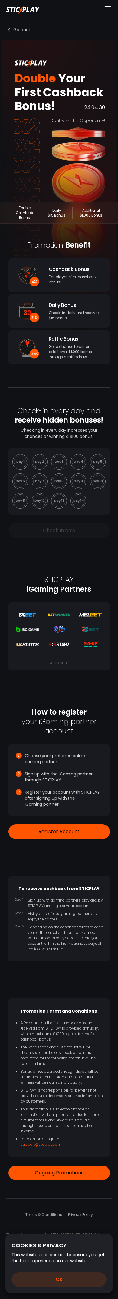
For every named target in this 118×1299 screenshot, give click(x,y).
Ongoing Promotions (59, 1172)
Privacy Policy (80, 1214)
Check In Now (59, 530)
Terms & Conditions (43, 1214)
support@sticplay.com (41, 1144)
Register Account (59, 831)
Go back (22, 30)
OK (59, 1279)
